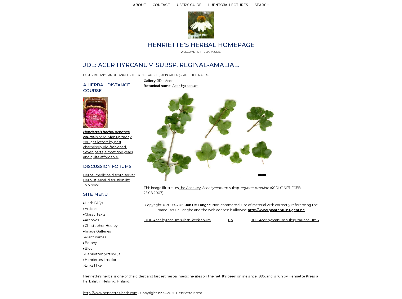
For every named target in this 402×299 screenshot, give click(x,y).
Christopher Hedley (101, 226)
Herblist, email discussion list (106, 180)
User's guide (189, 5)
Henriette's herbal (98, 276)
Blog (89, 248)
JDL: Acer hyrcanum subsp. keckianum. (177, 220)
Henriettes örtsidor (100, 260)
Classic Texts (95, 214)
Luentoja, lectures (228, 5)
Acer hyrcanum (185, 86)
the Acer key (190, 188)
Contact (161, 5)
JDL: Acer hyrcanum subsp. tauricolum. (285, 220)
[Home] (201, 26)
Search (262, 5)
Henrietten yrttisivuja (102, 254)
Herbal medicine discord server (109, 175)
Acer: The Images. (196, 75)
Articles (91, 209)
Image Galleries (98, 231)
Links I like (93, 265)
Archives (92, 220)
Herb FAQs (94, 203)
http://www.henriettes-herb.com (110, 293)
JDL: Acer (165, 81)
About (139, 5)
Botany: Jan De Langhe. (111, 75)
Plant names (95, 237)
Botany (91, 243)
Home (87, 75)
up (230, 220)
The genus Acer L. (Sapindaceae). (156, 75)
